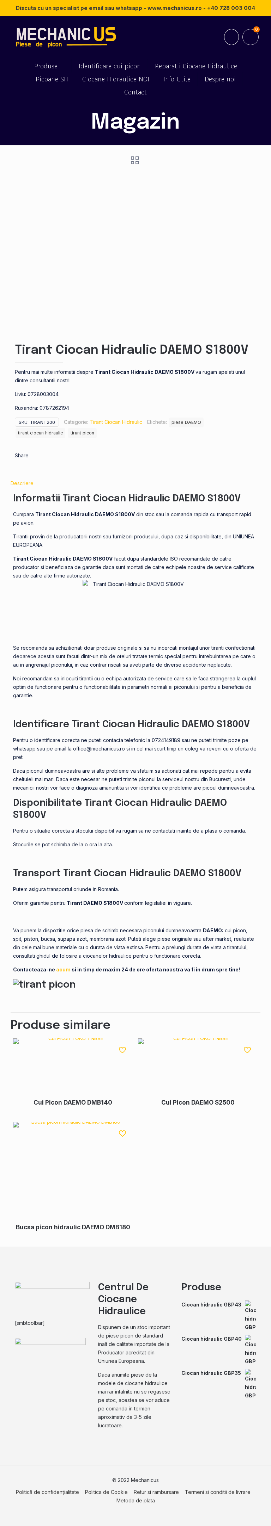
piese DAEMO (186, 422)
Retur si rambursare (156, 1492)
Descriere (22, 483)
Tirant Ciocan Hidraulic (116, 422)
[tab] (135, 483)
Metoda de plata (135, 1500)
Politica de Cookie (106, 1492)
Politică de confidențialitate (47, 1492)
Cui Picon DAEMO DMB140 (73, 1102)
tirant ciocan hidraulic (40, 432)
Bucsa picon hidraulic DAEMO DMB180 (73, 1227)
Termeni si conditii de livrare (218, 1492)
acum (64, 969)
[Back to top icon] (237, 1511)
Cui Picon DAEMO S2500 (198, 1102)
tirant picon (82, 432)
